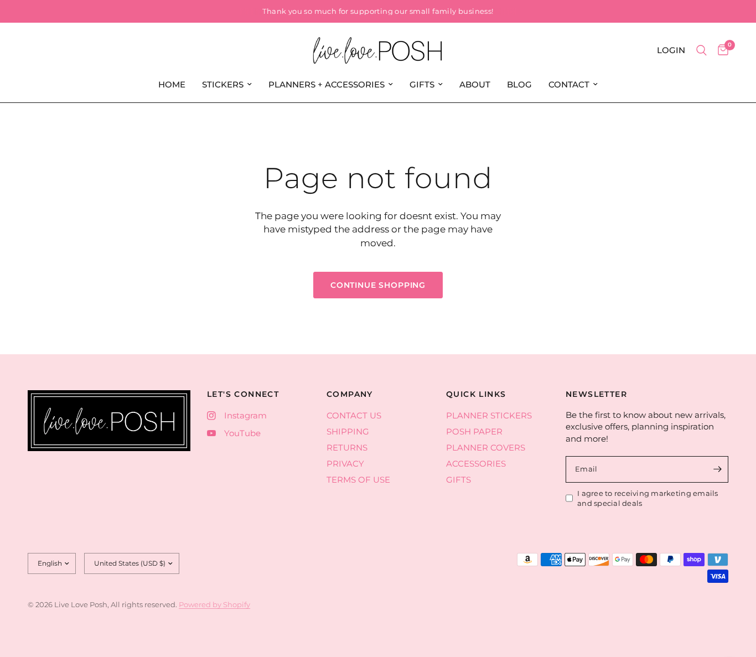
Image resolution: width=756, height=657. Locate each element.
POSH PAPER (474, 431)
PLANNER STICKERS (489, 415)
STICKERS (223, 84)
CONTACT (568, 84)
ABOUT (474, 84)
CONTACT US (354, 415)
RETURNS (347, 447)
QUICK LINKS (476, 394)
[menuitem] (172, 85)
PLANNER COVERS (485, 447)
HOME (171, 84)
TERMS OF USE (358, 479)
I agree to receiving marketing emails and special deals (647, 498)
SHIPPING (348, 431)
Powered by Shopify (214, 604)
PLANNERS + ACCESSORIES (326, 84)
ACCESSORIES (476, 463)
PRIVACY (345, 463)
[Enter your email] (717, 469)
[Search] (701, 50)
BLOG (519, 84)
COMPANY (350, 394)
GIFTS (422, 84)
